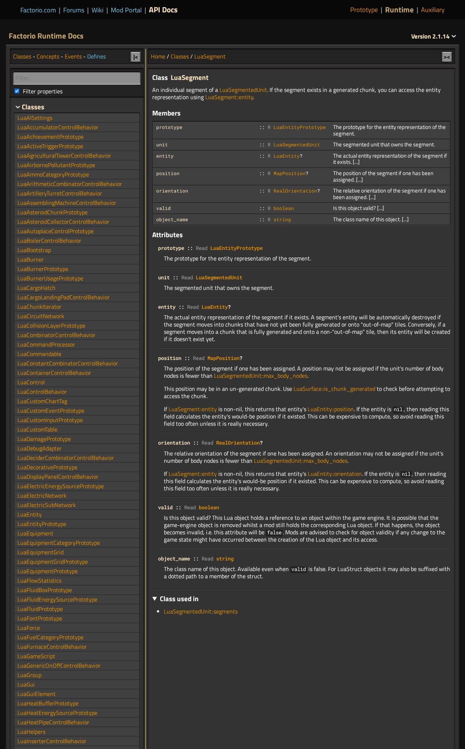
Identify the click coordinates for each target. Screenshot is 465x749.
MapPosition (290, 173)
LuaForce (28, 627)
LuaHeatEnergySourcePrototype (57, 712)
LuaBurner (30, 259)
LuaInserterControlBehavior (51, 741)
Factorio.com (38, 10)
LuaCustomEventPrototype (50, 410)
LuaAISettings (34, 117)
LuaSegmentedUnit (243, 89)
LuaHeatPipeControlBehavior (53, 722)
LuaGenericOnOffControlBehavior (59, 665)
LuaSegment (210, 56)
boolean (284, 208)
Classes (180, 56)
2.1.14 (431, 36)
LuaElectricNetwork (41, 495)
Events (73, 56)
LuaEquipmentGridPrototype (52, 561)
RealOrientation (295, 190)
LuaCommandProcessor (46, 344)
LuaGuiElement (36, 693)
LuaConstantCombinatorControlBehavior (67, 363)
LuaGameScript (36, 656)
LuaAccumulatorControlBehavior (57, 127)
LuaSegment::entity (229, 97)
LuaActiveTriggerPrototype (50, 146)
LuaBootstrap (34, 250)
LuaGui (26, 684)
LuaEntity (287, 156)
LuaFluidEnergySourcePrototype (57, 599)
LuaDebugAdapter (39, 448)
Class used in (179, 598)
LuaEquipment (35, 533)
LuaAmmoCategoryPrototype (53, 174)
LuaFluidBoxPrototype (44, 590)
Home (158, 56)
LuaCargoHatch (36, 287)
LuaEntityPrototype (300, 127)
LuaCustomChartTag (42, 401)
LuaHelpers (31, 731)
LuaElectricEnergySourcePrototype (60, 486)
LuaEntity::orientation (335, 473)
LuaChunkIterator (39, 306)
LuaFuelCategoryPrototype (50, 637)
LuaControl (31, 382)
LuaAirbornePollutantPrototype (56, 165)
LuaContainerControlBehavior (54, 372)
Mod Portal (126, 10)
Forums (73, 10)
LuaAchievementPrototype (50, 136)
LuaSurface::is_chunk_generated (334, 388)
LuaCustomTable (37, 429)
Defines (96, 56)
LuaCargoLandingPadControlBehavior (63, 297)
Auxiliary (433, 10)
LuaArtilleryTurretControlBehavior (59, 193)
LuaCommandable (39, 353)
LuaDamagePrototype (44, 438)
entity (165, 156)
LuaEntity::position (331, 409)
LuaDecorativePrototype (47, 467)
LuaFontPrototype (39, 618)
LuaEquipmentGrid (40, 552)
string (282, 219)
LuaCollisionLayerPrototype (51, 325)
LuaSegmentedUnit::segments (201, 611)
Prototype (364, 10)
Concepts (48, 56)
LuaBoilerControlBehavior (49, 240)
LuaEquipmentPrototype (47, 571)
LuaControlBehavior (42, 391)
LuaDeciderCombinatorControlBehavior (65, 457)
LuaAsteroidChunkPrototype (52, 212)
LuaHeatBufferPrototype (47, 703)
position (167, 173)
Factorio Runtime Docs (46, 35)
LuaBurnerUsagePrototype (50, 278)
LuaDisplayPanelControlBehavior (57, 476)
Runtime (399, 9)
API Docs (163, 9)
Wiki (98, 10)
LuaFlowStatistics (39, 580)
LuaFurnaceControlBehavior (52, 646)
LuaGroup (29, 675)
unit (162, 144)
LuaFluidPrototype (40, 608)
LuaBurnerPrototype (42, 268)
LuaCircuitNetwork (40, 316)
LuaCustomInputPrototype (50, 420)
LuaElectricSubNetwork (46, 505)
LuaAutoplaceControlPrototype (55, 231)
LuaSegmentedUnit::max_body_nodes (260, 375)
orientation (172, 190)
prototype (169, 127)
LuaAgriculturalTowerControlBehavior (64, 155)
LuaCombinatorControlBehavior (56, 335)
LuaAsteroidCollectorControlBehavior (63, 221)
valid (163, 208)
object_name (172, 219)
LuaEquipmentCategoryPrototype (58, 542)
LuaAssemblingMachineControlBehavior (66, 202)
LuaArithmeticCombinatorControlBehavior (69, 183)
